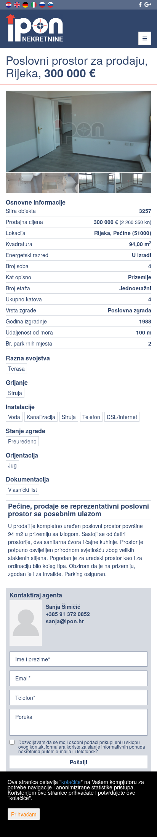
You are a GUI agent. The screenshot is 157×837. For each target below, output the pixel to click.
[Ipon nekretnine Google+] (147, 4)
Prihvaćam (24, 814)
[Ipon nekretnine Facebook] (140, 4)
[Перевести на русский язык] (42, 4)
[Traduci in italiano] (34, 4)
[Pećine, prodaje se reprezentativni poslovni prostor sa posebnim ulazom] (78, 131)
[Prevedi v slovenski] (51, 4)
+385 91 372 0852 (68, 614)
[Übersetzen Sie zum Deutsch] (25, 4)
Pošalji (78, 762)
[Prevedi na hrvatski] (9, 4)
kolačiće (71, 782)
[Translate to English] (17, 4)
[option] (24, 182)
